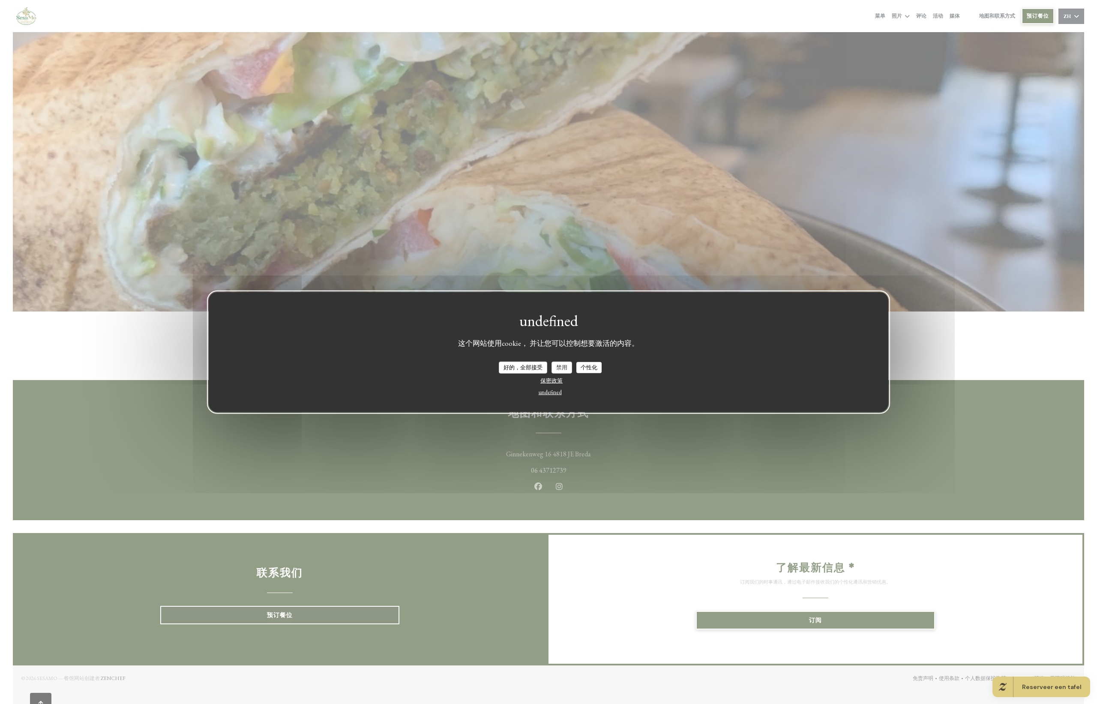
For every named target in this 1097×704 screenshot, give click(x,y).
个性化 (589, 367)
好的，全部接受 (523, 367)
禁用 (561, 367)
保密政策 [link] (551, 380)
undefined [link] (550, 391)
